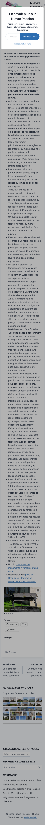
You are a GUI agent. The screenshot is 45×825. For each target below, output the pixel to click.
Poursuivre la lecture (22, 44)
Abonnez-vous (29, 36)
